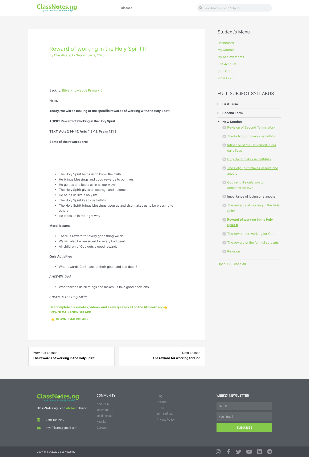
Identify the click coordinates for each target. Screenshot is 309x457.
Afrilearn (72, 408)
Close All (239, 264)
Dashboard (226, 43)
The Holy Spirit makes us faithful (251, 136)
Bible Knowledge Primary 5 (82, 90)
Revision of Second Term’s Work (251, 127)
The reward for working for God (250, 234)
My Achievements (231, 57)
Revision (233, 251)
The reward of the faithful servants (253, 242)
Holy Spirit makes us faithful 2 (249, 159)
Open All (224, 264)
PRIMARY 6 (226, 78)
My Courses (226, 50)
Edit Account (227, 64)
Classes (126, 8)
